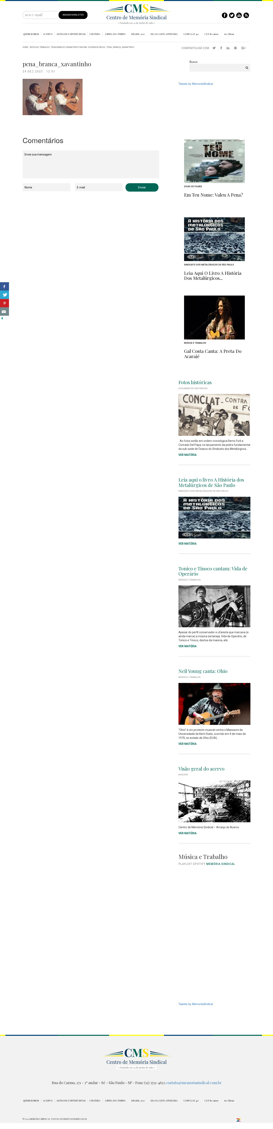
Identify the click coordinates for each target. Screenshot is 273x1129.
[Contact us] (4, 311)
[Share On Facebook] (4, 286)
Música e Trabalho (40, 47)
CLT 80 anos (211, 34)
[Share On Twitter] (4, 295)
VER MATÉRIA (187, 454)
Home (25, 47)
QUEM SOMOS (31, 34)
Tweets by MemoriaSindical (195, 84)
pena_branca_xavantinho (120, 47)
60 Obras (229, 34)
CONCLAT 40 (191, 34)
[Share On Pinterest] (4, 303)
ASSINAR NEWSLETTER (73, 15)
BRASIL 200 (138, 34)
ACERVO (48, 34)
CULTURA (94, 34)
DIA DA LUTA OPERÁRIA (164, 34)
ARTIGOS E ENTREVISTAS (71, 34)
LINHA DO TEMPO (115, 34)
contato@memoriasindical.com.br (193, 1082)
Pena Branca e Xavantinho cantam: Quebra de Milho (78, 47)
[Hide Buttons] (2, 318)
